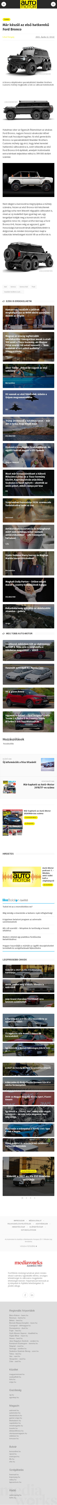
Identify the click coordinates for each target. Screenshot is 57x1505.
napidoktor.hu (15, 1423)
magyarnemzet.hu (17, 1374)
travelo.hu (13, 1428)
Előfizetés (29, 823)
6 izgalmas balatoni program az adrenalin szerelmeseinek (22, 920)
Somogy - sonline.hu (18, 1348)
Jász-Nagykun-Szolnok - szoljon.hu (24, 1341)
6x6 (5, 287)
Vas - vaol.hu (14, 1356)
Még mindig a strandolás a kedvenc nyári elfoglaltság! (27, 913)
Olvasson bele (30, 817)
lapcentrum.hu (15, 1482)
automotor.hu (14, 1413)
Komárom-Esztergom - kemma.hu (23, 1343)
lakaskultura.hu (15, 1415)
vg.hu (11, 1395)
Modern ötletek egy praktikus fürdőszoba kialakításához (22, 938)
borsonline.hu (15, 1451)
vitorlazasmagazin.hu (18, 1433)
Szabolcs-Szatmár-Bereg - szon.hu (24, 1351)
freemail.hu (14, 1474)
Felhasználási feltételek (19, 1224)
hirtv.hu (12, 1379)
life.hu (11, 1459)
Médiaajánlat (35, 1221)
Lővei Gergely (8, 37)
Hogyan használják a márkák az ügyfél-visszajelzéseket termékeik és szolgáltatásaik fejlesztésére (28, 947)
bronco (13, 287)
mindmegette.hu (16, 1426)
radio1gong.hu (15, 1495)
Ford (33, 287)
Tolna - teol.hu (15, 1354)
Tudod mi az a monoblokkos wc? (17, 907)
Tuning (6, 19)
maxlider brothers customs (13, 292)
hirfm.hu (12, 1498)
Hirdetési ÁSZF (18, 1227)
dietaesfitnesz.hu (16, 1431)
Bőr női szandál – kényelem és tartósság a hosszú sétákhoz (26, 929)
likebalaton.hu (15, 1421)
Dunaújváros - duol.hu (18, 1328)
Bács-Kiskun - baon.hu (18, 1315)
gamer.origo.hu (15, 1418)
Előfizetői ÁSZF (36, 1227)
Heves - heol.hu (16, 1338)
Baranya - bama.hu (17, 1318)
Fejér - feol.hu (15, 1331)
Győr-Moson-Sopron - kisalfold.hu (23, 1333)
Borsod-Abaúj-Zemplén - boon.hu (23, 1323)
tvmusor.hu (14, 1438)
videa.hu (12, 1480)
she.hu (12, 1462)
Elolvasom (48, 885)
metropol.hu (14, 1456)
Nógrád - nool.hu (16, 1346)
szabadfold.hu (15, 1377)
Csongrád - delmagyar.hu (20, 1325)
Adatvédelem (42, 1224)
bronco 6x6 (24, 287)
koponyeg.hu (14, 1477)
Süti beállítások (28, 1230)
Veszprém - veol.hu (17, 1359)
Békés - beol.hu (15, 1320)
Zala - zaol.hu (15, 1361)
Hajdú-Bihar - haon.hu (18, 1336)
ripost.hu (13, 1454)
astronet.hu (14, 1410)
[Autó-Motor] (28, 4)
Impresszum (19, 1221)
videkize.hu (14, 1436)
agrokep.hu (14, 1397)
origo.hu (12, 1382)
